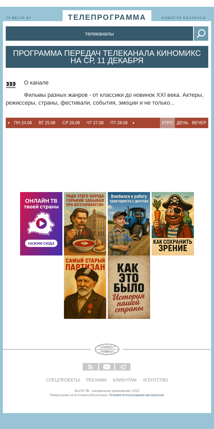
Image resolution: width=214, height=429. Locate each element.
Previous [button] (8, 123)
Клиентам (124, 380)
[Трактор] (129, 223)
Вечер (199, 123)
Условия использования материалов (136, 395)
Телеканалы (99, 34)
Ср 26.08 (71, 123)
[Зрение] (173, 223)
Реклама (96, 380)
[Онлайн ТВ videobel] (41, 223)
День (182, 123)
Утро (167, 123)
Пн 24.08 (23, 123)
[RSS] (91, 367)
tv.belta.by (19, 18)
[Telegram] (123, 367)
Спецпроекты (63, 380)
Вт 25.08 (47, 123)
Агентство (155, 380)
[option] (23, 123)
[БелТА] (107, 349)
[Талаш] (85, 287)
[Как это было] (129, 287)
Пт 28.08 (119, 123)
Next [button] (133, 123)
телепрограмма (107, 17)
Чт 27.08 (95, 123)
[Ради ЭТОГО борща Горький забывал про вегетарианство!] (85, 223)
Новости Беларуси (184, 18)
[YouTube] (107, 367)
